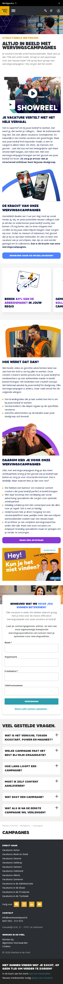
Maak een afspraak (31, 540)
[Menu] (13, 10)
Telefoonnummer (14, 685)
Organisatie (11, 656)
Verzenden (31, 701)
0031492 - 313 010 (12, 920)
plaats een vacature (42, 977)
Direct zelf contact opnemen (31, 708)
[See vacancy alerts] (51, 10)
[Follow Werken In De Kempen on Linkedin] (31, 904)
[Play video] (10, 104)
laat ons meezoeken (39, 973)
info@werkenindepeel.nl (14, 917)
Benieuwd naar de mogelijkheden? (31, 255)
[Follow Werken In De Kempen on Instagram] (24, 904)
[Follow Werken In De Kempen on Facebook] (16, 904)
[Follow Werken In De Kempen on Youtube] (39, 904)
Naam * (8, 642)
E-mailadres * (11, 671)
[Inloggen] (58, 11)
